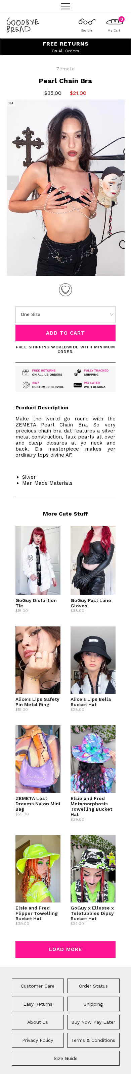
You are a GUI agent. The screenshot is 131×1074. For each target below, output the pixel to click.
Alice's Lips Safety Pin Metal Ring (37, 701)
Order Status (93, 986)
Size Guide (66, 1058)
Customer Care (37, 986)
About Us (37, 1022)
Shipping (93, 1004)
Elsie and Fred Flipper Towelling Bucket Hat (36, 913)
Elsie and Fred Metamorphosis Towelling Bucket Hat (91, 806)
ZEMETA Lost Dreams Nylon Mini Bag (37, 804)
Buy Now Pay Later (93, 1022)
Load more (65, 949)
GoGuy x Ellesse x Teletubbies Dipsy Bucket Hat (92, 913)
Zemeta (65, 68)
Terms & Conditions (93, 1040)
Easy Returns (37, 1004)
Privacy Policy (37, 1040)
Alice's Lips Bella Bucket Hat (91, 701)
